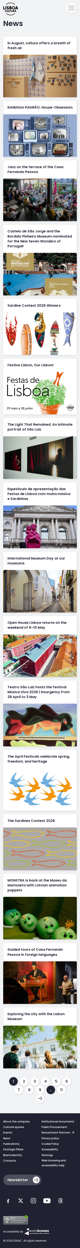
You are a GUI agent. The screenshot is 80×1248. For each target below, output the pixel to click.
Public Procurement (54, 1127)
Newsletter (17, 1179)
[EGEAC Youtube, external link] (47, 1201)
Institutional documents (58, 1121)
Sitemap (47, 1155)
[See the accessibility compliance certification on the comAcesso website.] (36, 1231)
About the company (16, 1121)
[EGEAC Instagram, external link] (33, 1201)
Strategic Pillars (13, 1149)
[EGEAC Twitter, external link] (20, 1201)
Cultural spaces (13, 1127)
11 (61, 1089)
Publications (11, 1144)
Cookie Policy (50, 1144)
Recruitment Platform (56, 1132)
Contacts (9, 1160)
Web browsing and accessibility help (54, 1163)
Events (7, 1132)
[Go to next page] (40, 1098)
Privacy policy (50, 1138)
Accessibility (50, 1149)
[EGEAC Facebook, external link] (8, 1201)
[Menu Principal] (71, 8)
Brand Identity (12, 1155)
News (6, 1138)
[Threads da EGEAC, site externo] (60, 1201)
